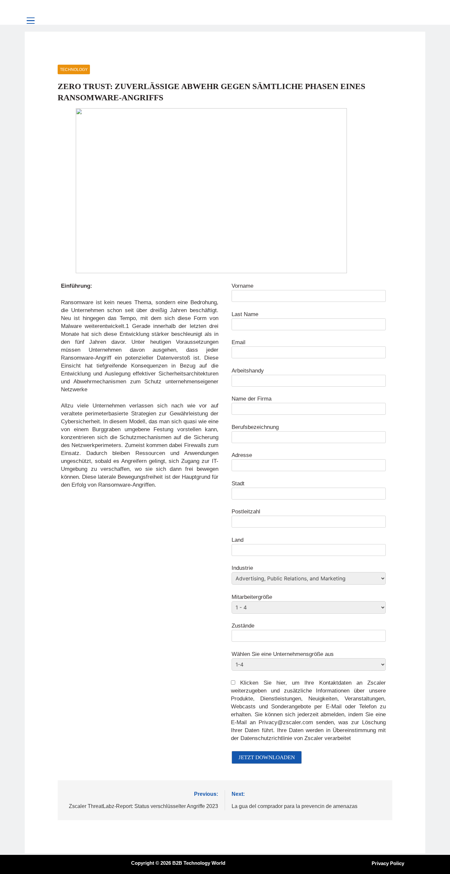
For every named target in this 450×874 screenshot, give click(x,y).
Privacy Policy (388, 863)
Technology (74, 69)
